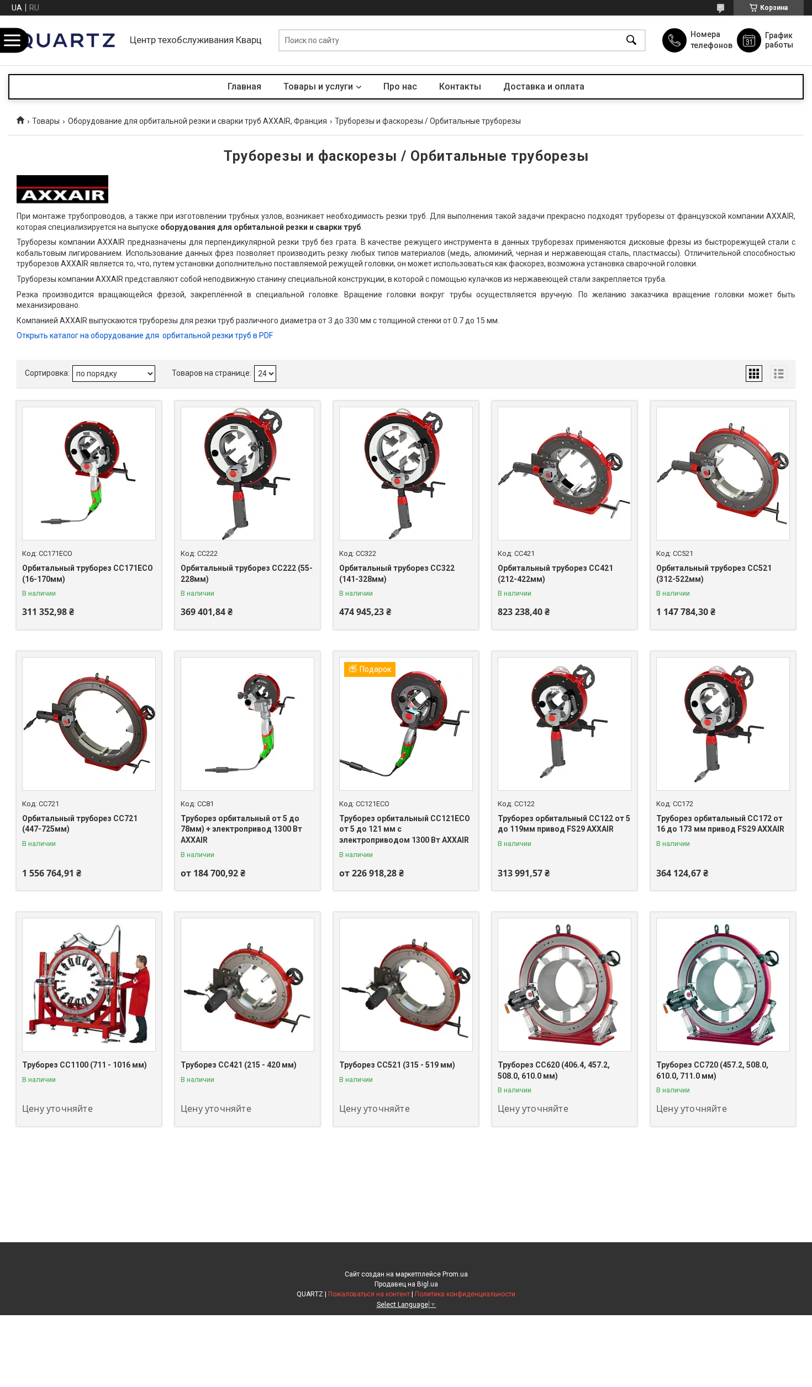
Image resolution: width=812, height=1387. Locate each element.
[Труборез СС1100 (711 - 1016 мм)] (89, 985)
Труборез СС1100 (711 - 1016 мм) (84, 1064)
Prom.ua (455, 1274)
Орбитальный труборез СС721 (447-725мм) (80, 824)
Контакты (460, 86)
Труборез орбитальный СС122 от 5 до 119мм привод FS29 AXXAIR (564, 824)
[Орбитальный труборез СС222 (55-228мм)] (247, 473)
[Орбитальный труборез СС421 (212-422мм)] (564, 473)
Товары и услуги (318, 86)
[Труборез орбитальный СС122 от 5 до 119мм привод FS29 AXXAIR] (564, 724)
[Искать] (631, 40)
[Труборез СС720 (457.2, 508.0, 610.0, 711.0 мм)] (723, 985)
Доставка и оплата (543, 86)
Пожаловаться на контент (369, 1294)
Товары (46, 121)
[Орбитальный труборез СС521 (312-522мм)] (723, 473)
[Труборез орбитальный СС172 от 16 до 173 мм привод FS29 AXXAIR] (723, 724)
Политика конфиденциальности (465, 1294)
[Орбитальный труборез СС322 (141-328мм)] (406, 473)
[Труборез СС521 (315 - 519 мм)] (406, 985)
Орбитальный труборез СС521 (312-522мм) (714, 574)
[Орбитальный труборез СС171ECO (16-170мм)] (89, 473)
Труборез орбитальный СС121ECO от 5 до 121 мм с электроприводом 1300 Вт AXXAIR (404, 829)
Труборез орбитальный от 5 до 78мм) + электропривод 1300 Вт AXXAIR (241, 829)
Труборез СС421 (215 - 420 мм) (239, 1064)
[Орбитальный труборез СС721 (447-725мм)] (89, 724)
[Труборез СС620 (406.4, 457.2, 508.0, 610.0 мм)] (564, 985)
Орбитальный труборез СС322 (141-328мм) (397, 574)
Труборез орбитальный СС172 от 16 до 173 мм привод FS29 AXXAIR (720, 824)
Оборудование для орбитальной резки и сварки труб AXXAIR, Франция (197, 121)
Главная (244, 86)
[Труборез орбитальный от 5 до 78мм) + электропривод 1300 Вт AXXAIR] (247, 724)
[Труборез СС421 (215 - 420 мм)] (247, 985)
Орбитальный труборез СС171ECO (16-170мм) (87, 574)
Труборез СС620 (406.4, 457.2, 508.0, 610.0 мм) (554, 1070)
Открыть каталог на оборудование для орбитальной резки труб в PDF (145, 335)
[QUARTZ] (66, 40)
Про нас (400, 86)
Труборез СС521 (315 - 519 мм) (397, 1064)
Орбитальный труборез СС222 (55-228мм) (247, 574)
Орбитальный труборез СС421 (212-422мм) (555, 574)
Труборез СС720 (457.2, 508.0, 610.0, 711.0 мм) (712, 1070)
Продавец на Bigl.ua (406, 1284)
